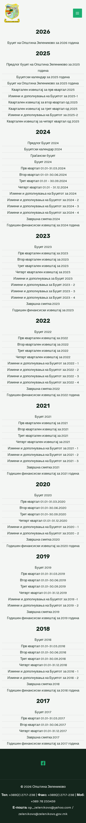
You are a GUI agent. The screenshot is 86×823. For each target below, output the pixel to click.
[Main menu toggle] (77, 13)
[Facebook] (43, 763)
